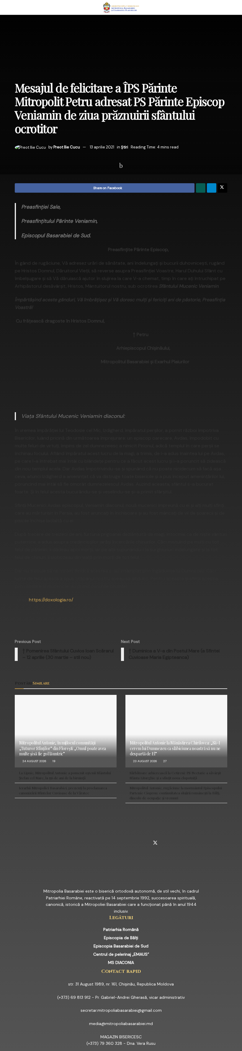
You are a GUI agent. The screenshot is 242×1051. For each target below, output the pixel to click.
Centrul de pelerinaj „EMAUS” (121, 954)
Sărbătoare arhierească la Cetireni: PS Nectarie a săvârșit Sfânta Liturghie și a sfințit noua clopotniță (175, 775)
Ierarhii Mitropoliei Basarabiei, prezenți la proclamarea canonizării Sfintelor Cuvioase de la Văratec (63, 790)
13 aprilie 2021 (102, 147)
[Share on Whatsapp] (200, 188)
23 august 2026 (144, 761)
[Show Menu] (17, 7)
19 (53, 761)
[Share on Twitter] (222, 188)
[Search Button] (224, 7)
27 (164, 761)
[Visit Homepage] (121, 7)
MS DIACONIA (121, 962)
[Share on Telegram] (211, 188)
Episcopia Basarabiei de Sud (121, 946)
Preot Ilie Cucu (66, 147)
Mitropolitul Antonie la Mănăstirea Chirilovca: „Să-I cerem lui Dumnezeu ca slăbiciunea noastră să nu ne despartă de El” (175, 748)
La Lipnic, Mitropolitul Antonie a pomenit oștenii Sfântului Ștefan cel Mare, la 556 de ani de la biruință (65, 775)
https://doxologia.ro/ (51, 600)
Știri (124, 147)
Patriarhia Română (121, 929)
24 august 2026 (34, 761)
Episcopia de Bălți (121, 937)
